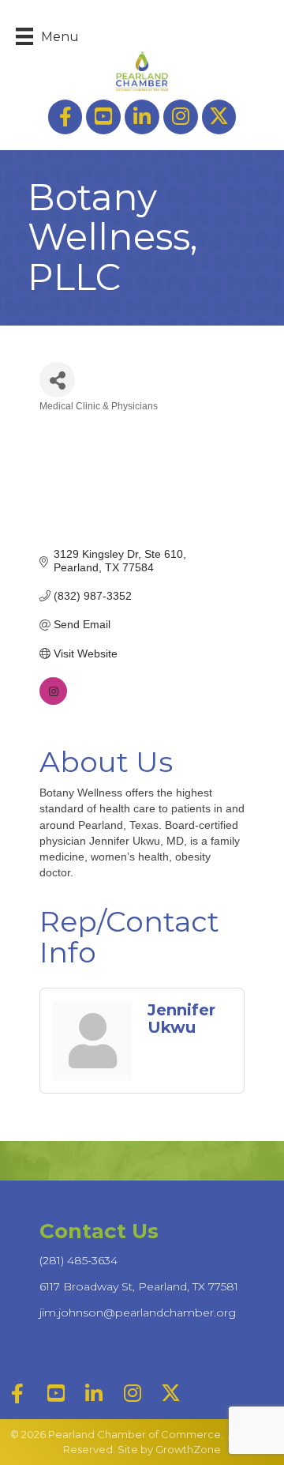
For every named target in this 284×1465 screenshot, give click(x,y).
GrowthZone (188, 1449)
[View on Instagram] (53, 701)
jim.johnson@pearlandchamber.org (137, 1312)
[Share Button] (57, 379)
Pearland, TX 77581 (138, 1286)
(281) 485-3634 (78, 1260)
